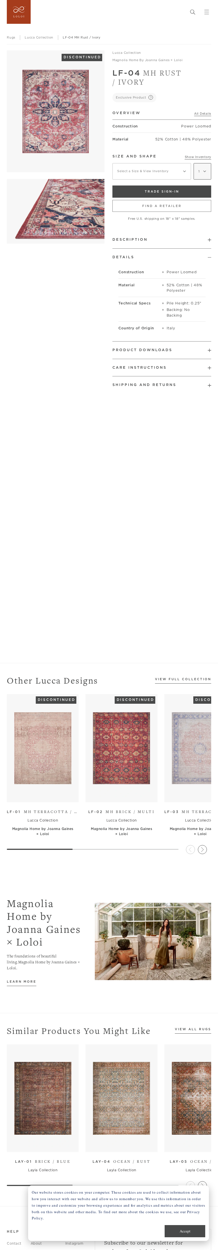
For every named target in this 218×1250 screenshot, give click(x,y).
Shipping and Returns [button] (144, 384)
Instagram (74, 1243)
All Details (202, 114)
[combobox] (152, 171)
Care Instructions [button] (139, 367)
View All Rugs (193, 1029)
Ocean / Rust (122, 1161)
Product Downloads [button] (142, 349)
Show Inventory (198, 157)
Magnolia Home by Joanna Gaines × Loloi (147, 60)
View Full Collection (183, 679)
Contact (14, 1243)
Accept (185, 1231)
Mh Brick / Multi (121, 811)
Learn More (21, 982)
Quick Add (40, 794)
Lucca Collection (126, 53)
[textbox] (152, 171)
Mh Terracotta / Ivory (43, 811)
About (36, 1243)
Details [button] (123, 257)
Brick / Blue (43, 1161)
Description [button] (130, 239)
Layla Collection (42, 1170)
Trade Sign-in (162, 191)
